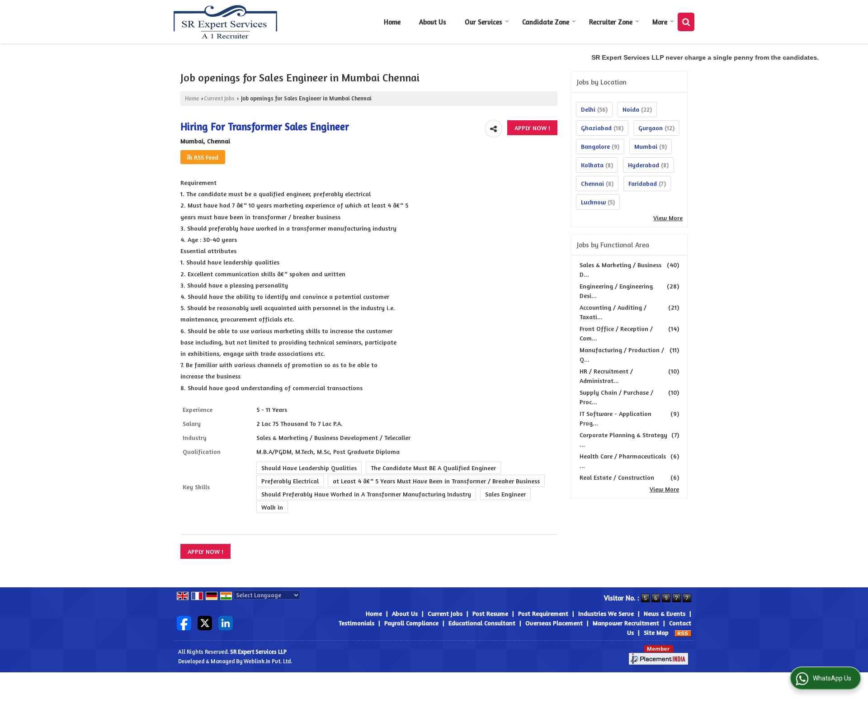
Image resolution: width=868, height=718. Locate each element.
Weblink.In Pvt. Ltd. (268, 661)
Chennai (592, 183)
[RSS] (683, 632)
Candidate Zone (545, 22)
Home (392, 22)
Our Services (483, 22)
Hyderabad (643, 165)
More (659, 22)
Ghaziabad (596, 128)
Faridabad (642, 183)
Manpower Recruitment (626, 623)
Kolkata (592, 165)
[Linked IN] (225, 622)
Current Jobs (219, 98)
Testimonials (356, 623)
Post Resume (490, 613)
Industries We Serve (606, 613)
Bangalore (595, 146)
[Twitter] (205, 622)
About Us (432, 22)
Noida (631, 109)
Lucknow (593, 202)
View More (668, 218)
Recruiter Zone (610, 22)
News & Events (664, 613)
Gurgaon (650, 128)
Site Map (656, 632)
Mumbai (645, 146)
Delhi (588, 109)
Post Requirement (543, 613)
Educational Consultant (481, 623)
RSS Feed (205, 157)
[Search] (686, 22)
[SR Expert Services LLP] (226, 22)
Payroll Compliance (411, 623)
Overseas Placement (554, 623)
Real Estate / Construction (617, 477)
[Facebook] (184, 622)
